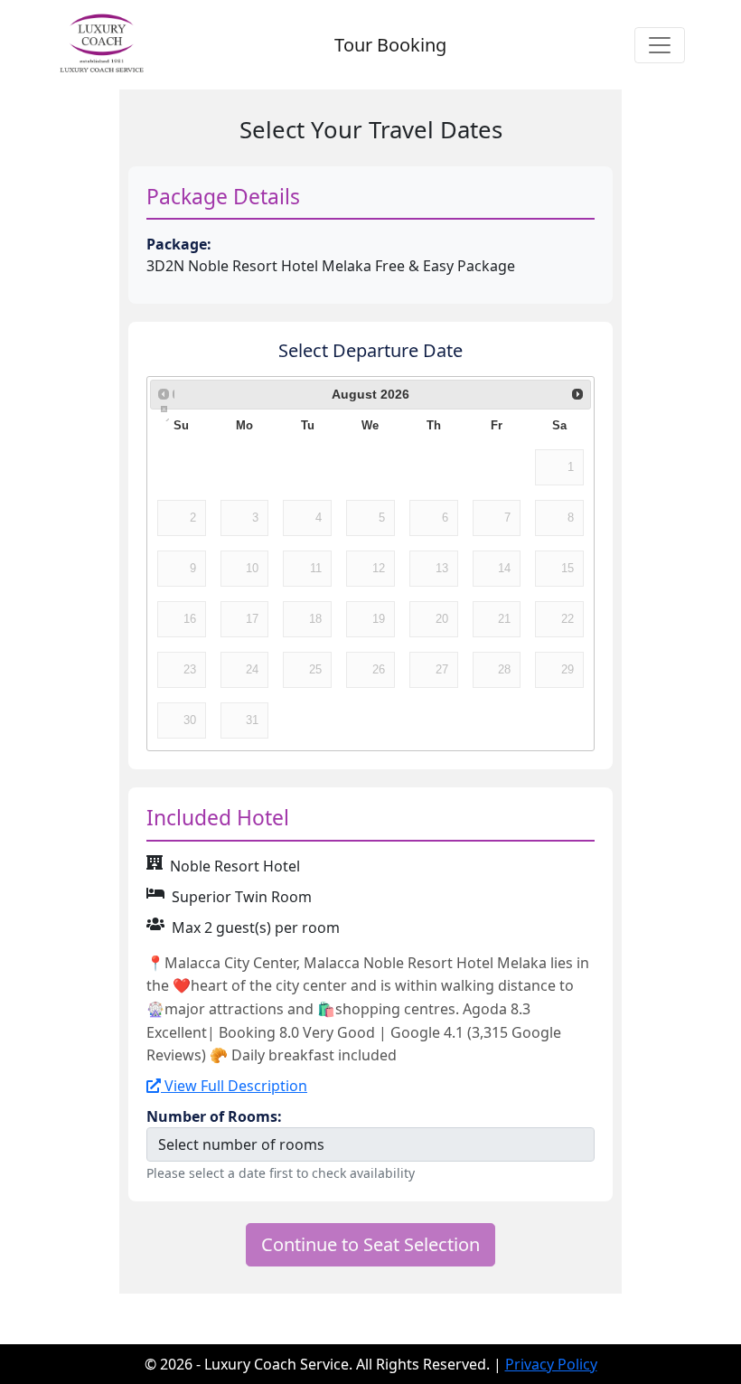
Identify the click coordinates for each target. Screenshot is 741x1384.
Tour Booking (390, 45)
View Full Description (234, 1086)
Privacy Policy (551, 1364)
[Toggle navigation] (659, 45)
